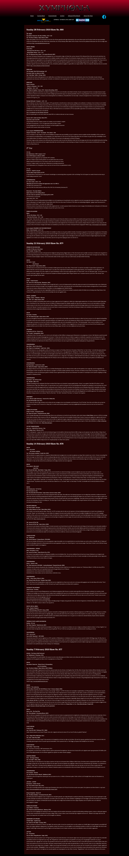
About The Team (88, 16)
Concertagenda (52, 16)
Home (32, 16)
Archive (62, 16)
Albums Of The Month (74, 16)
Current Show (41, 16)
